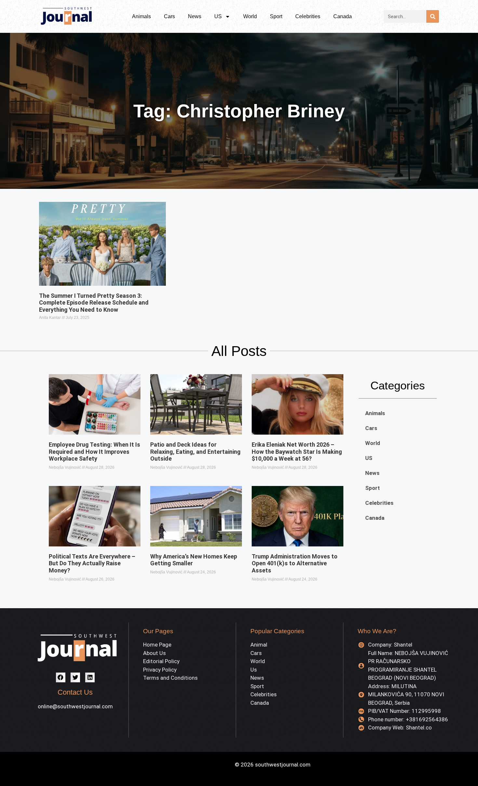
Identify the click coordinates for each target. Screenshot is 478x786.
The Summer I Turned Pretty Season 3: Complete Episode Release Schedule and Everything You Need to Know (94, 302)
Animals (141, 16)
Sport (276, 16)
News (194, 16)
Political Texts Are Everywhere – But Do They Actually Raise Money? (92, 563)
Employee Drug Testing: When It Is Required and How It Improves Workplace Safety (94, 451)
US (218, 16)
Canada (342, 16)
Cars (169, 16)
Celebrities (307, 16)
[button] (60, 677)
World (250, 16)
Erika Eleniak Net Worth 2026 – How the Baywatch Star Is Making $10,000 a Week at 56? (297, 451)
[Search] (432, 16)
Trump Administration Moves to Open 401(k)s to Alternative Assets (295, 563)
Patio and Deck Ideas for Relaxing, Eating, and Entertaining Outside (195, 451)
